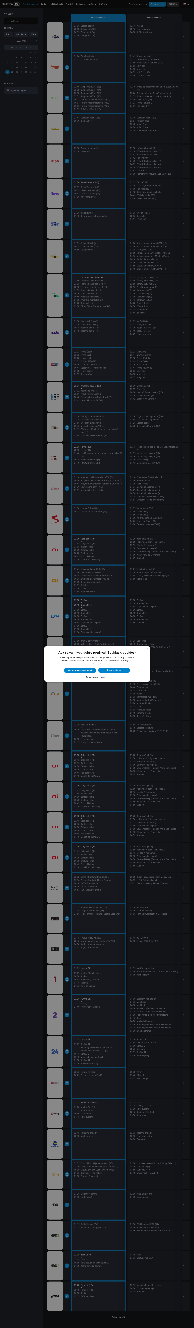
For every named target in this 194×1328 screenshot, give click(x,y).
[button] (97, 677)
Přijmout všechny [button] (114, 670)
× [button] (147, 649)
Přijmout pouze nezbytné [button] (80, 670)
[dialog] (97, 664)
